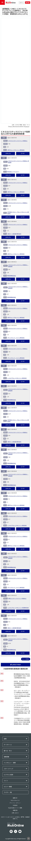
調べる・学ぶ (8, 751)
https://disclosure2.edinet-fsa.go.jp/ (19, 126)
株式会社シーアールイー (13, 171)
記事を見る (8, 153)
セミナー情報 (8, 787)
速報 (5, 739)
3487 (13, 9)
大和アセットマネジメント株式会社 (15, 150)
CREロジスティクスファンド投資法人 (17, 598)
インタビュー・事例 (10, 763)
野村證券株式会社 (11, 275)
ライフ (6, 781)
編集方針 (15, 798)
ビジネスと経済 (8, 775)
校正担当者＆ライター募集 (15, 808)
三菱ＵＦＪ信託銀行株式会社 (14, 233)
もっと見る (25, 659)
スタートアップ (8, 769)
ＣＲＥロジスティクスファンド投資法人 (17, 140)
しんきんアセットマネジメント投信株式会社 (18, 607)
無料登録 (27, 2)
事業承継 (6, 757)
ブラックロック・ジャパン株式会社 (15, 337)
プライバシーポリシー (15, 803)
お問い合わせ (15, 813)
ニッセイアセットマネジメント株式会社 (17, 378)
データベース (8, 745)
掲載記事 (15, 810)
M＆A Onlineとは (15, 800)
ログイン (21, 2)
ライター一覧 (8, 792)
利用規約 (15, 805)
